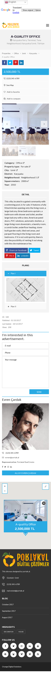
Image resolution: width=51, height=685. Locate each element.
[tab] (25, 273)
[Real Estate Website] (9, 25)
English (12, 2)
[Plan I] (25, 290)
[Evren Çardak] (25, 426)
